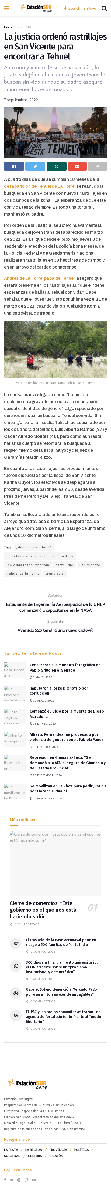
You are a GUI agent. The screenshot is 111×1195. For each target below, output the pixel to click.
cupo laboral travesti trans (30, 555)
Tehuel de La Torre (56, 186)
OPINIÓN (56, 1155)
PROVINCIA (58, 1149)
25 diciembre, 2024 (47, 775)
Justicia (67, 555)
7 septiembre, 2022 (21, 99)
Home (8, 27)
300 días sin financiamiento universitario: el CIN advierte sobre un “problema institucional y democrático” (61, 967)
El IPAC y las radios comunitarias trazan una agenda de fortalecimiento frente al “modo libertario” (63, 1017)
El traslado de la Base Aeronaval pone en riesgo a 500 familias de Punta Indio (61, 942)
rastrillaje (64, 564)
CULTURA (35, 1155)
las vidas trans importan (28, 564)
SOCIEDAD (12, 1155)
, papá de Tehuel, (40, 278)
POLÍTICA (81, 1149)
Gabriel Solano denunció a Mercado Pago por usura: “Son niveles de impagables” (61, 992)
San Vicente (89, 564)
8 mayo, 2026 (42, 677)
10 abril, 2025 (43, 700)
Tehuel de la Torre (23, 573)
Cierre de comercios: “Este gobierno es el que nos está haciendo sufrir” (43, 910)
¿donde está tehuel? (33, 547)
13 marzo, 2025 (44, 723)
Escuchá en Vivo (81, 8)
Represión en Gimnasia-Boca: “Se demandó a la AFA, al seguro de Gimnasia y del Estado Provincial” (68, 762)
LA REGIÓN (33, 1149)
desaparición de (20, 186)
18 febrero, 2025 (45, 747)
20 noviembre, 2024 (47, 798)
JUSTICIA (24, 27)
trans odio (55, 573)
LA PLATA (11, 1149)
